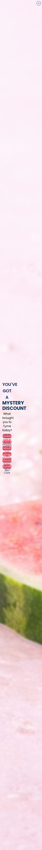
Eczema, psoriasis (7, 454)
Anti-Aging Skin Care (7, 466)
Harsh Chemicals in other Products (7, 436)
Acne (7, 442)
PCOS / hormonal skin (7, 448)
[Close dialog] (39, 3)
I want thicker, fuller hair (7, 460)
